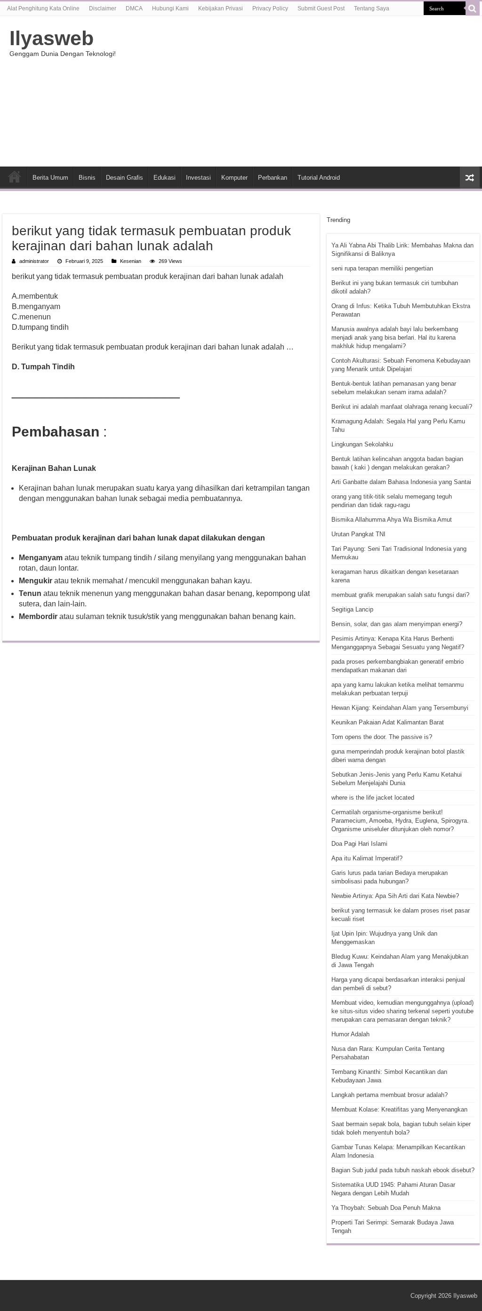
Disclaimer (102, 8)
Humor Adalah (350, 1034)
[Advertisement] (301, 91)
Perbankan (272, 177)
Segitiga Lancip (352, 609)
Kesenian (130, 261)
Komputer (234, 177)
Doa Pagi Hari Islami (359, 843)
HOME (14, 176)
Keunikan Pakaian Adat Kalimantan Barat (387, 722)
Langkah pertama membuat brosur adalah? (389, 1094)
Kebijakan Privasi (220, 8)
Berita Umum (50, 177)
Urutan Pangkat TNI (358, 534)
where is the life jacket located (372, 797)
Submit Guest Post (321, 8)
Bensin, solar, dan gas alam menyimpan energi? (396, 624)
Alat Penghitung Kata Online (43, 8)
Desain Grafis (124, 177)
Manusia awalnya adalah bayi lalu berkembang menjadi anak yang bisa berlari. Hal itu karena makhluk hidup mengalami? (394, 338)
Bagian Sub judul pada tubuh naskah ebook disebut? (402, 1170)
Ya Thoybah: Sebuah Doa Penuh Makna (386, 1207)
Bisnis (87, 177)
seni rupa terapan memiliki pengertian (382, 268)
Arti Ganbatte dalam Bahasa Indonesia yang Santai (401, 481)
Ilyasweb (51, 38)
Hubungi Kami (170, 8)
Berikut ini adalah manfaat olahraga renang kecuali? (401, 406)
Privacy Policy (270, 8)
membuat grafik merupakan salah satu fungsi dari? (400, 594)
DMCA (134, 8)
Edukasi (164, 177)
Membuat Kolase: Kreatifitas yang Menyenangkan (399, 1109)
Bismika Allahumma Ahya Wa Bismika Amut (391, 519)
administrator (34, 261)
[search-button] (473, 8)
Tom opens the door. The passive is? (381, 736)
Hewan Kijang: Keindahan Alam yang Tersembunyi (399, 707)
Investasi (198, 177)
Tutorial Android (318, 177)
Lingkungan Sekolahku (362, 444)
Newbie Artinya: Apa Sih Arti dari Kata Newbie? (395, 895)
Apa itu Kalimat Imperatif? (366, 858)
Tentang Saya (371, 8)
